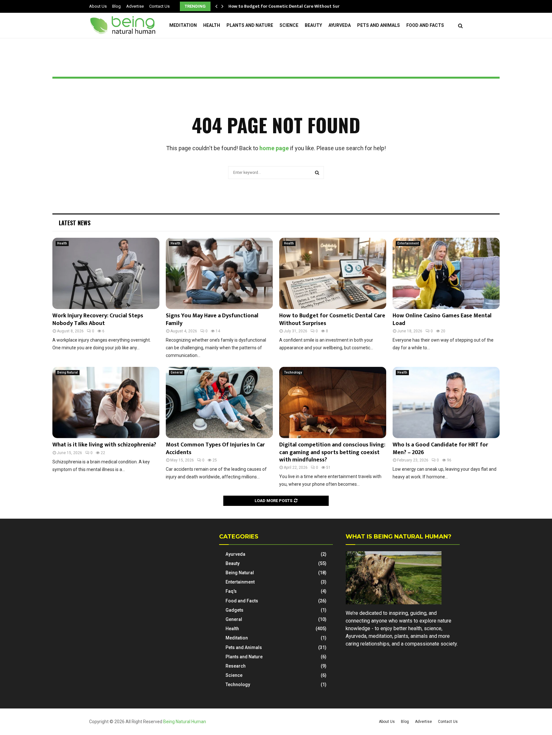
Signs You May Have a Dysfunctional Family (212, 319)
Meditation (183, 25)
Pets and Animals (378, 25)
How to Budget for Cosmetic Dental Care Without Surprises (290, 6)
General (177, 372)
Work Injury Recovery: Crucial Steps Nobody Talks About (97, 319)
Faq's (231, 591)
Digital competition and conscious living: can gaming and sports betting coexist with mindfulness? (332, 452)
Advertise (135, 6)
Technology (293, 372)
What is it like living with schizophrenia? (104, 445)
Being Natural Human (184, 721)
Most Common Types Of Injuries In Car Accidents (215, 448)
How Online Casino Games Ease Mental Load (442, 319)
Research (236, 666)
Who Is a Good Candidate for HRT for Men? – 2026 (440, 448)
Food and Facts (425, 25)
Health (211, 25)
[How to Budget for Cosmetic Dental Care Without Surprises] (332, 273)
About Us (98, 6)
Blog (116, 6)
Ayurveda (339, 25)
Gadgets (234, 610)
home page (274, 148)
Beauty (313, 25)
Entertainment (408, 243)
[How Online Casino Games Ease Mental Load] (446, 273)
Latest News (74, 223)
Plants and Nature (249, 25)
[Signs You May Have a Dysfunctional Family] (219, 273)
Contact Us (159, 6)
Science (289, 25)
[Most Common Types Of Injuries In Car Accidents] (219, 402)
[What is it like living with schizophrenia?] (105, 402)
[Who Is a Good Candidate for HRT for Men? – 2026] (446, 402)
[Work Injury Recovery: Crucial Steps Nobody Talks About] (105, 273)
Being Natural (67, 372)
